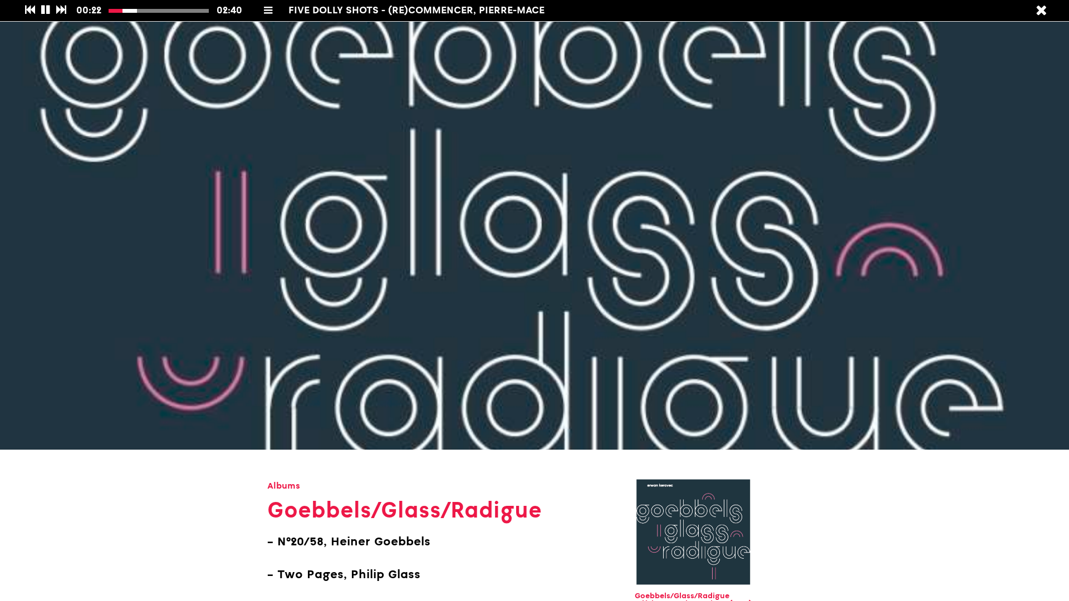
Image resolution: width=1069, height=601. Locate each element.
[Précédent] (29, 10)
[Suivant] (60, 10)
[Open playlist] (268, 10)
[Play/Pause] (45, 10)
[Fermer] (1041, 11)
